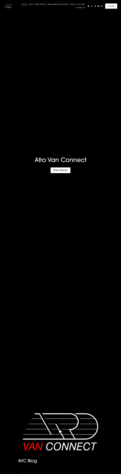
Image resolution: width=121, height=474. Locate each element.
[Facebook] (92, 6)
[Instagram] (95, 6)
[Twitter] (88, 6)
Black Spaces (40, 4)
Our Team (81, 4)
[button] (60, 431)
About (31, 4)
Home (24, 4)
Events (73, 4)
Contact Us (80, 8)
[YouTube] (98, 6)
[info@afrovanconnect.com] (102, 6)
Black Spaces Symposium (58, 4)
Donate (111, 6)
